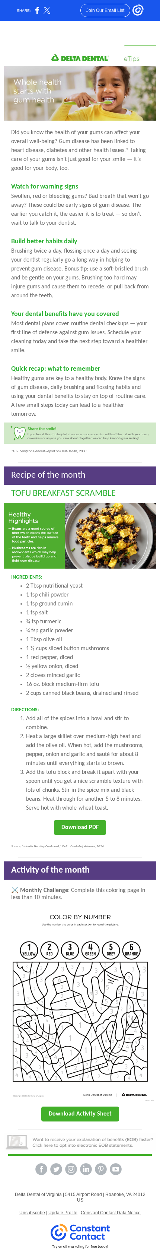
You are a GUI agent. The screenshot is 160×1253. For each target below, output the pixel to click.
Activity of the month (50, 870)
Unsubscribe (32, 1212)
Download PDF (80, 827)
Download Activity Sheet (80, 1114)
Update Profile (62, 1212)
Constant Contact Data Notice (111, 1212)
